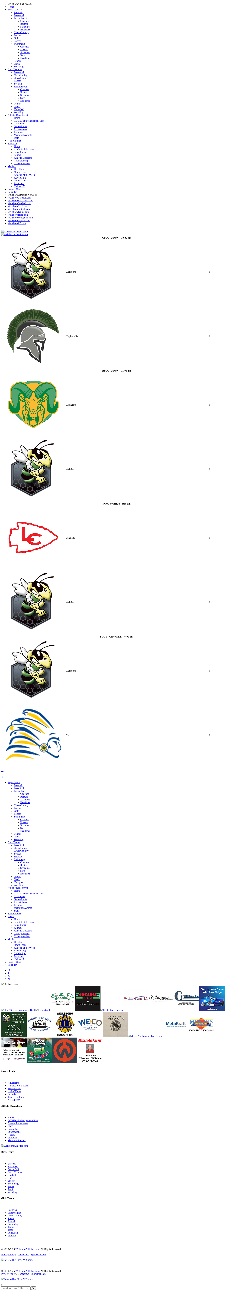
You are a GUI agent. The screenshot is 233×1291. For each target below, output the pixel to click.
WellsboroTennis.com (18, 212)
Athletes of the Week (24, 175)
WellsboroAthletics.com (20, 4)
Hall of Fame (14, 140)
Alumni (18, 155)
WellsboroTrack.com (18, 214)
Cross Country (21, 32)
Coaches (24, 21)
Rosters (24, 23)
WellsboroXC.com (17, 223)
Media (12, 166)
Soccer (17, 41)
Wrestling (18, 66)
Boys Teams (15, 9)
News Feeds (20, 172)
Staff (16, 137)
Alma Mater (20, 152)
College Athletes (22, 163)
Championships (21, 160)
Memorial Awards (23, 135)
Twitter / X (19, 186)
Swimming (20, 43)
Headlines (25, 29)
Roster (23, 92)
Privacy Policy (8, 1254)
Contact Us (23, 1254)
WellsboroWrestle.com (19, 220)
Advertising (20, 177)
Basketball (19, 15)
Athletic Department (19, 115)
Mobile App (20, 180)
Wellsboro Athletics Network (22, 194)
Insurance (19, 132)
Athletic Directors (23, 157)
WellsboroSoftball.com (19, 209)
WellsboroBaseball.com (19, 197)
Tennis (17, 61)
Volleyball (19, 109)
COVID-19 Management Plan (29, 120)
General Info (20, 126)
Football (18, 35)
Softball (18, 83)
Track (17, 63)
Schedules (25, 26)
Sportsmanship (38, 1254)
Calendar (12, 192)
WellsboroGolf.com (17, 206)
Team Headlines (16, 1097)
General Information (18, 1123)
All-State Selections (24, 149)
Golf (16, 38)
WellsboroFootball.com (19, 203)
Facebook (19, 183)
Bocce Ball (20, 18)
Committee (19, 123)
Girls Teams (15, 69)
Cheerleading (20, 75)
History (12, 143)
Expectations (20, 129)
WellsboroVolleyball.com (20, 217)
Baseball (18, 12)
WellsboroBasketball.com (20, 200)
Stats (22, 55)
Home (11, 6)
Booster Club (14, 189)
